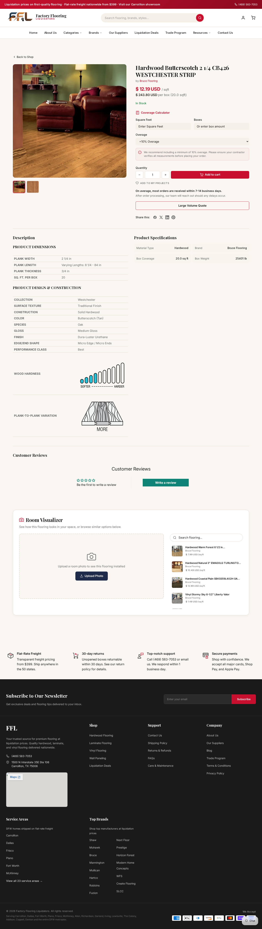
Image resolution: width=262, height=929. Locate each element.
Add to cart (212, 174)
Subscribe (243, 699)
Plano (9, 858)
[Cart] (253, 18)
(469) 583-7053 (22, 756)
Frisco (10, 850)
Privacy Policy (215, 773)
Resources (200, 32)
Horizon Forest (125, 855)
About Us (50, 32)
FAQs (151, 758)
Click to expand (111, 171)
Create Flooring (126, 883)
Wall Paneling (97, 758)
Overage (141, 134)
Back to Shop (25, 56)
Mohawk (94, 847)
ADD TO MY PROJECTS (154, 183)
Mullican (94, 870)
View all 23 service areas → (24, 880)
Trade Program (175, 32)
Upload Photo (94, 576)
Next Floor (122, 840)
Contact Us (225, 32)
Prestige (121, 847)
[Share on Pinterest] (173, 217)
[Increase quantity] (165, 175)
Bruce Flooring (149, 80)
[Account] (243, 18)
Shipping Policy (157, 743)
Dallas (10, 842)
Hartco (93, 877)
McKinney (12, 873)
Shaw (92, 840)
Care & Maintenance (160, 765)
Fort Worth (12, 865)
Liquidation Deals (146, 32)
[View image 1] (19, 187)
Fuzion (93, 893)
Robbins (94, 885)
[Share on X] (161, 217)
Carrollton (12, 835)
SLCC (120, 891)
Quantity (141, 167)
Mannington (96, 862)
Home (33, 32)
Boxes (198, 119)
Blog (209, 750)
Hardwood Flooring (101, 735)
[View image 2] (33, 187)
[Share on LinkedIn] (167, 217)
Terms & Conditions (219, 765)
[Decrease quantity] (139, 175)
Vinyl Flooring (97, 750)
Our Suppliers (118, 32)
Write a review (165, 483)
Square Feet (144, 119)
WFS (119, 876)
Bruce (93, 855)
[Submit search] (200, 18)
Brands (94, 32)
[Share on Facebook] (155, 217)
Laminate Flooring (100, 743)
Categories (71, 32)
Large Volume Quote (192, 205)
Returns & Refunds (159, 750)
